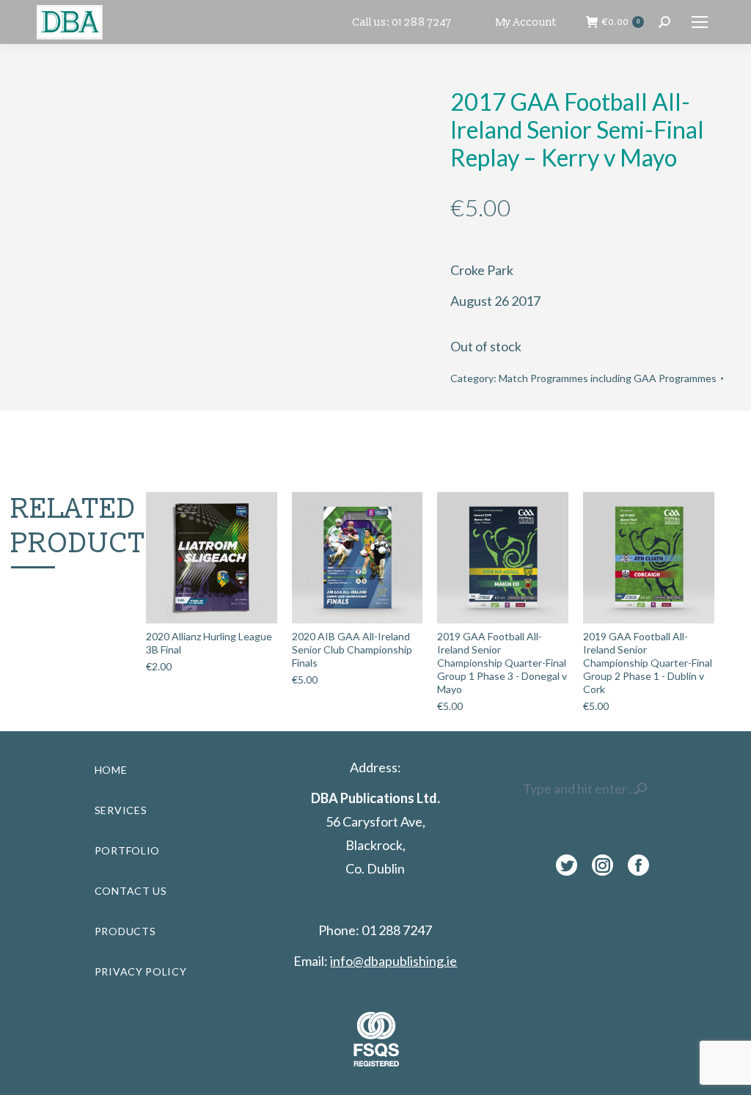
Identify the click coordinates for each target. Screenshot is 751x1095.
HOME (111, 769)
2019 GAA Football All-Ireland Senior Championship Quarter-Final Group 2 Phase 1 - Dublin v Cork (647, 662)
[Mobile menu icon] (699, 22)
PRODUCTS (125, 931)
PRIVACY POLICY (141, 971)
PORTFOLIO (127, 850)
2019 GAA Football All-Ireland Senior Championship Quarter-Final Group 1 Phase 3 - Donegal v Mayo (502, 662)
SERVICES (121, 810)
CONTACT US (131, 891)
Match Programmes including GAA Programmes (608, 378)
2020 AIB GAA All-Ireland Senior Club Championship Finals (352, 649)
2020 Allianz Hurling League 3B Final (209, 643)
